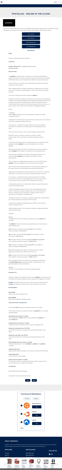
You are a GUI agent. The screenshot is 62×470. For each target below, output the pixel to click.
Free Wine (36, 398)
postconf (37, 310)
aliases (34, 95)
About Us (7, 455)
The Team (7, 453)
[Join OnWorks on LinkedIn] (49, 454)
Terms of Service (29, 457)
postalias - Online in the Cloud (31, 14)
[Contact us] (52, 454)
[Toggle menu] (1, 2)
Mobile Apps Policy (30, 455)
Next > (34, 380)
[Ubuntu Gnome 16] (27, 406)
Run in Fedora (31, 38)
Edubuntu (34, 411)
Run (37, 406)
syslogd (37, 277)
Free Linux (27, 398)
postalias (13, 76)
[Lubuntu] (27, 422)
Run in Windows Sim (31, 42)
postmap (42, 343)
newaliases (28, 343)
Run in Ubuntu (31, 34)
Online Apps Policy (30, 453)
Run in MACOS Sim (31, 46)
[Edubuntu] (27, 414)
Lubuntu (34, 420)
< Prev (27, 380)
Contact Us (7, 457)
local (21, 317)
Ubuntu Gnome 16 (36, 403)
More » (22, 428)
